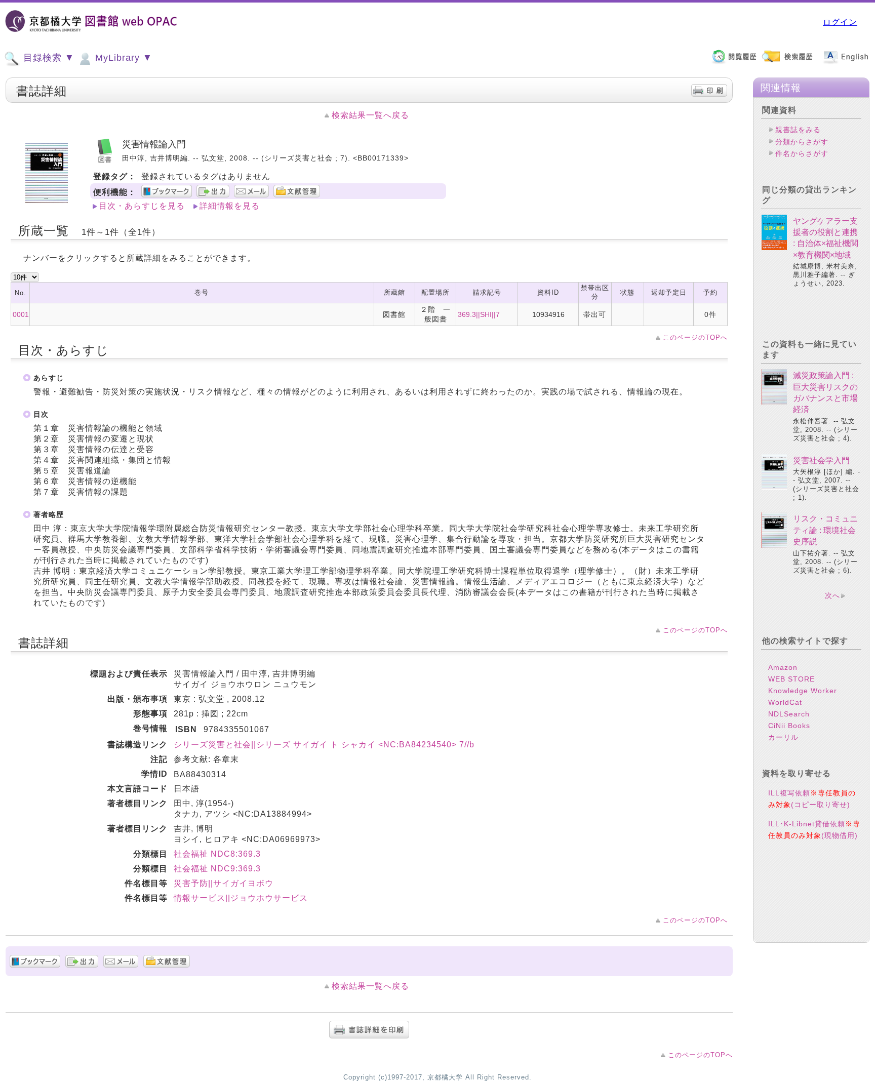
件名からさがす (801, 153)
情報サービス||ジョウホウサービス (241, 898)
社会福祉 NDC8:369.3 (217, 854)
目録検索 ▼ (47, 58)
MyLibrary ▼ (122, 58)
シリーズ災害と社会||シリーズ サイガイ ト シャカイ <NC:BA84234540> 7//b (324, 744)
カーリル (783, 737)
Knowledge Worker (802, 691)
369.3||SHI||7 (479, 314)
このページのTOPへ (695, 337)
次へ (832, 595)
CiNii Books (789, 726)
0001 (21, 314)
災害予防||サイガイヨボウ (223, 883)
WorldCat (785, 702)
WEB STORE (791, 679)
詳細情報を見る (230, 206)
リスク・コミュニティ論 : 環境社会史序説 (825, 530)
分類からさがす (801, 142)
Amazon (783, 667)
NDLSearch (789, 714)
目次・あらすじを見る (142, 206)
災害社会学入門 (821, 460)
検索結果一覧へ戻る (370, 115)
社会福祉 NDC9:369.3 (217, 868)
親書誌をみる (798, 130)
